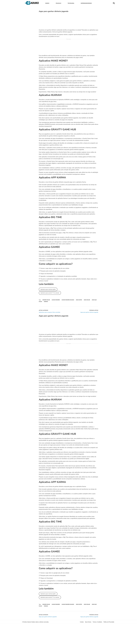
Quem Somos (88, 622)
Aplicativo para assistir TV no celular (49, 293)
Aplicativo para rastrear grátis (48, 289)
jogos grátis (79, 299)
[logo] (31, 4)
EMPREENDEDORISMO (86, 3)
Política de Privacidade (109, 622)
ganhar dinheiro (56, 299)
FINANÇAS (58, 3)
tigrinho (46, 301)
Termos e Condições (97, 622)
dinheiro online (46, 299)
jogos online (87, 299)
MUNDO (47, 3)
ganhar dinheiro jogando (68, 299)
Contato (82, 622)
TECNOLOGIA (71, 3)
